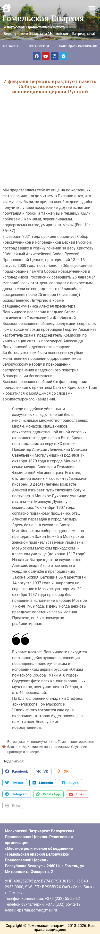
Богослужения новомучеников (31, 742)
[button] (92, 8)
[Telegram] (63, 56)
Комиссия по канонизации (48, 747)
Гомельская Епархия (43, 18)
